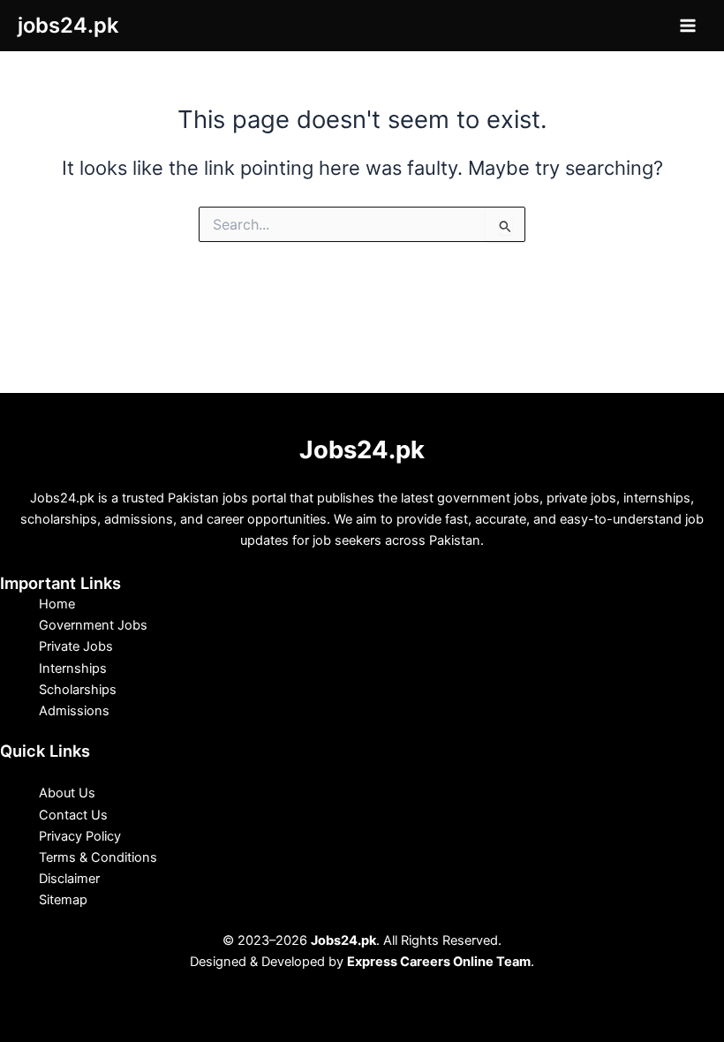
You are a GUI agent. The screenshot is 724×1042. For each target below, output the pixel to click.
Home (57, 604)
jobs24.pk (68, 25)
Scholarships (78, 690)
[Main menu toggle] (687, 25)
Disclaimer (69, 879)
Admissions (74, 711)
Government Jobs (93, 625)
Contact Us (73, 815)
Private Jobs (76, 646)
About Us (67, 793)
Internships (73, 668)
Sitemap (63, 900)
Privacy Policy (80, 836)
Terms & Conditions (98, 857)
